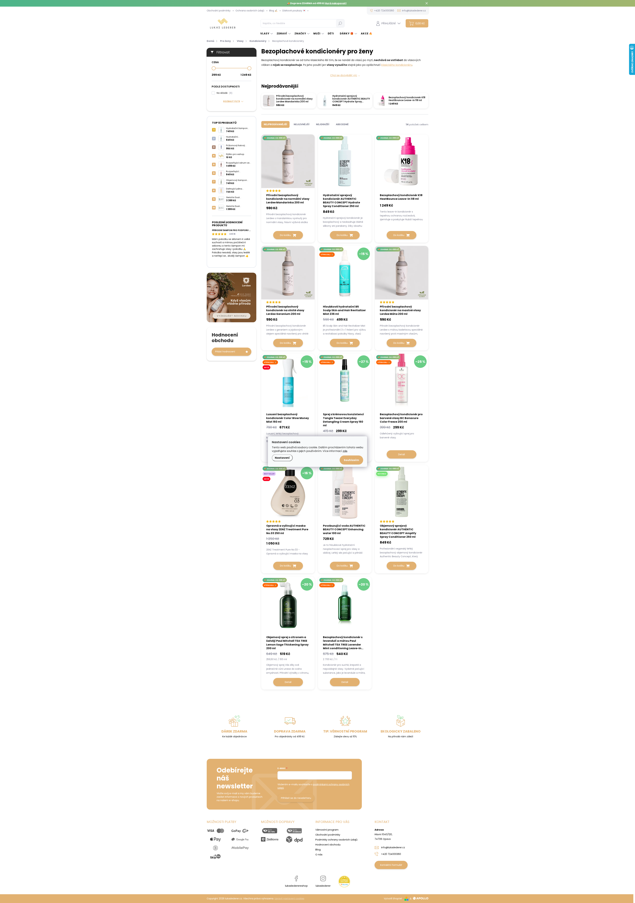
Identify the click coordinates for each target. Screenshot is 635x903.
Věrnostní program (327, 829)
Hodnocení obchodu (327, 844)
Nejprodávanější (275, 124)
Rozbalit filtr (231, 101)
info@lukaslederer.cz (393, 847)
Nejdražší (322, 124)
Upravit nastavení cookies (289, 898)
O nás (318, 854)
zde (345, 451)
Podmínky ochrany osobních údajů (336, 839)
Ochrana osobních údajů (249, 10)
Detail (401, 454)
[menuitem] (266, 33)
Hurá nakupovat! (336, 3)
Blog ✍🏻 (273, 10)
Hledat (340, 23)
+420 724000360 (391, 854)
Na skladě (224, 93)
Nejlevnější (301, 124)
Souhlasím (351, 460)
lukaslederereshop (296, 885)
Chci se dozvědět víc (343, 75)
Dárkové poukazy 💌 (294, 10)
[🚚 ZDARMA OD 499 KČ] (288, 163)
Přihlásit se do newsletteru (296, 798)
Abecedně (342, 124)
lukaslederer (323, 885)
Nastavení (282, 458)
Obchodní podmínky (219, 10)
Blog (318, 849)
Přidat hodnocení (225, 351)
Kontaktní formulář (391, 865)
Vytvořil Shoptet (393, 898)
